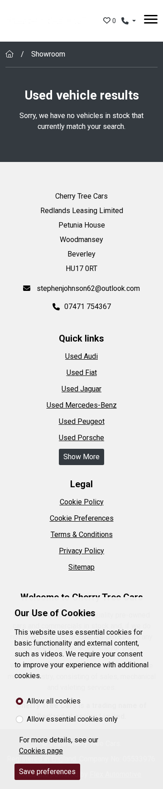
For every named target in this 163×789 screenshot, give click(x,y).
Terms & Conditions (82, 534)
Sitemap (81, 567)
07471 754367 (87, 306)
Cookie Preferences (82, 518)
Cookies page (41, 750)
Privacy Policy (81, 551)
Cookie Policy (82, 502)
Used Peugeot (82, 421)
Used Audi (81, 356)
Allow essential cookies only (72, 719)
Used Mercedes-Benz (82, 405)
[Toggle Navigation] (151, 21)
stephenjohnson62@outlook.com (87, 288)
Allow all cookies (54, 701)
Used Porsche (81, 437)
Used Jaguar (81, 389)
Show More (81, 456)
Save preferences (47, 771)
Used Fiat (82, 372)
